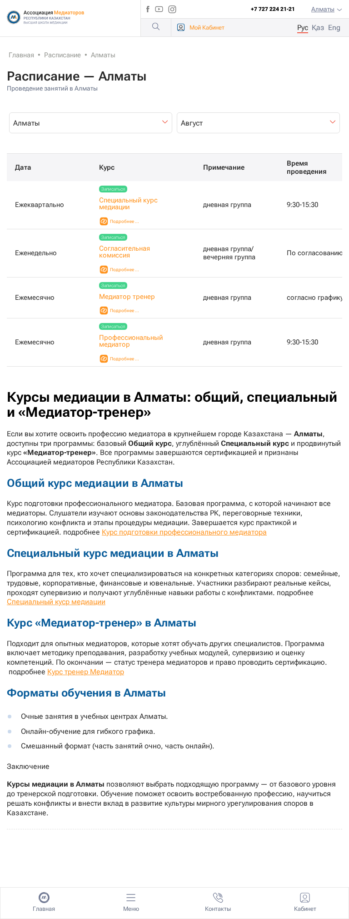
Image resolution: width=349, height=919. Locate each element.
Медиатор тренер (127, 297)
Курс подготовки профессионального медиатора (184, 532)
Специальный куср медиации (56, 601)
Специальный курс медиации (128, 203)
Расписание (62, 55)
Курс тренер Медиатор (85, 671)
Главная (21, 55)
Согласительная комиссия (124, 251)
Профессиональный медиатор (131, 340)
